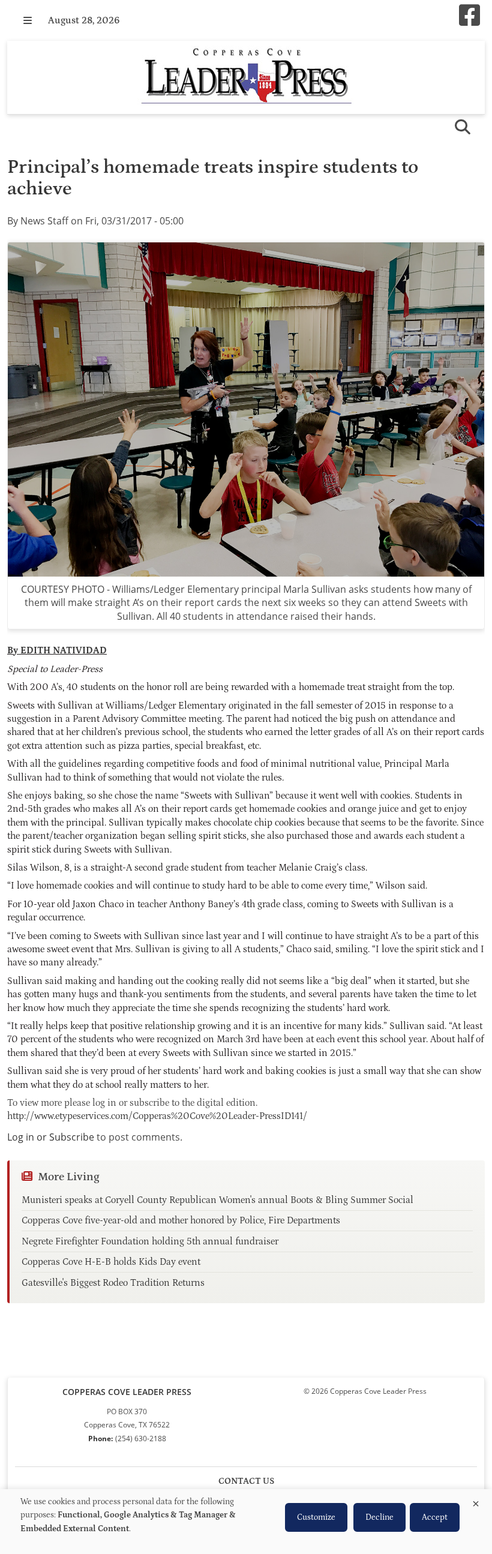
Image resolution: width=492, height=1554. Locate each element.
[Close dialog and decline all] (476, 1501)
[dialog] (246, 1521)
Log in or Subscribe (50, 1137)
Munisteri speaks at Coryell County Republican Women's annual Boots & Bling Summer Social (217, 1200)
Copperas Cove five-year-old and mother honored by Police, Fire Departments (181, 1220)
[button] (27, 20)
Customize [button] (316, 1517)
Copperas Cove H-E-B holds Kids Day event (111, 1261)
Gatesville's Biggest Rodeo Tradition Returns (113, 1282)
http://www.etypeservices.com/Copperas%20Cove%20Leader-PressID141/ (157, 1116)
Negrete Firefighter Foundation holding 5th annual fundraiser (150, 1241)
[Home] (246, 77)
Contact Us (246, 1481)
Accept (435, 1517)
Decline (379, 1517)
